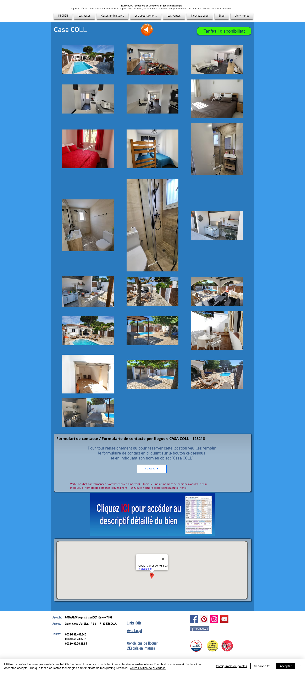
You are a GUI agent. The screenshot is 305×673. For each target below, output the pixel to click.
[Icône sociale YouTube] (224, 619)
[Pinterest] (204, 619)
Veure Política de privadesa (148, 668)
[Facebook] (194, 619)
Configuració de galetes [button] (231, 666)
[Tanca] (300, 666)
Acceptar (286, 666)
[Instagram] (214, 619)
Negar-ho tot (262, 666)
